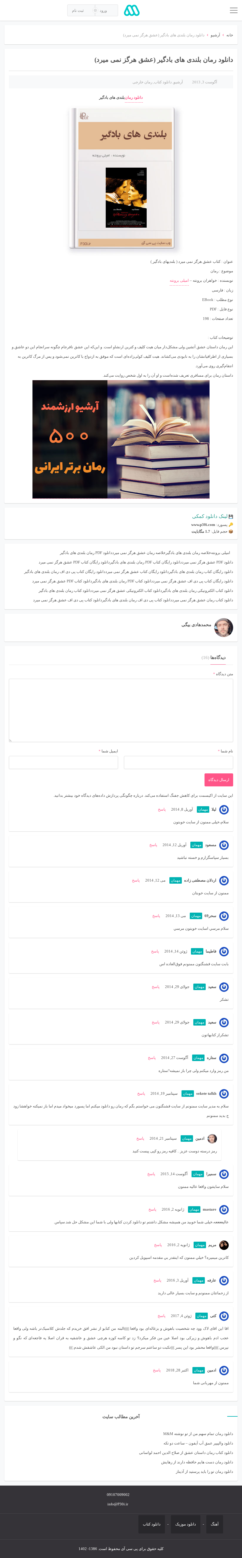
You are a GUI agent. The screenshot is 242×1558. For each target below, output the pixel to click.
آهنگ (215, 1524)
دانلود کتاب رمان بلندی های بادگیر (65, 590)
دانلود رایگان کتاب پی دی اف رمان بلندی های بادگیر (64, 571)
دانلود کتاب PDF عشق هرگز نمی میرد (62, 581)
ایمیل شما (110, 751)
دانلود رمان (134, 97)
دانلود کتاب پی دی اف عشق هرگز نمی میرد (67, 600)
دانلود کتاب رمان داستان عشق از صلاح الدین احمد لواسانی (186, 1452)
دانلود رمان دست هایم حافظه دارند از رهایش (197, 1462)
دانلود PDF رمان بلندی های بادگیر (86, 552)
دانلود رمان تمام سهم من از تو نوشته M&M (198, 1433)
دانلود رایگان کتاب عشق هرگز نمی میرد (137, 571)
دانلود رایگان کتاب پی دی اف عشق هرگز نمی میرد (193, 581)
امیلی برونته (179, 280)
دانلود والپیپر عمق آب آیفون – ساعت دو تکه (198, 1443)
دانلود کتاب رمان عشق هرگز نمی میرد (202, 600)
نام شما (227, 751)
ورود (104, 10)
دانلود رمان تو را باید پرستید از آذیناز (204, 1471)
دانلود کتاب (163, 82)
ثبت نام (78, 10)
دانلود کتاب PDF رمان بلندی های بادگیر (122, 581)
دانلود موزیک (185, 1524)
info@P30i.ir (117, 1504)
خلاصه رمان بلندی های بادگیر (188, 552)
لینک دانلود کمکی (210, 516)
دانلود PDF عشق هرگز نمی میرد (207, 562)
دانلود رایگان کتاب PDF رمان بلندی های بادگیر (146, 562)
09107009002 (118, 1494)
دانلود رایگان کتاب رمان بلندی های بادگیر (201, 571)
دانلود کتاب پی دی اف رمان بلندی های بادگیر (137, 600)
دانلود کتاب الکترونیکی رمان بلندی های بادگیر (197, 590)
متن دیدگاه (223, 674)
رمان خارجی (142, 82)
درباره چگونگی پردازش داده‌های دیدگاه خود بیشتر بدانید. (98, 795)
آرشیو (215, 35)
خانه (229, 35)
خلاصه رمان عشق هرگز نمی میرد (139, 552)
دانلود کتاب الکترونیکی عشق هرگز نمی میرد (127, 590)
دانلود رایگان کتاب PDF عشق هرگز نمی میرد (74, 562)
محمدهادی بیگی (196, 624)
